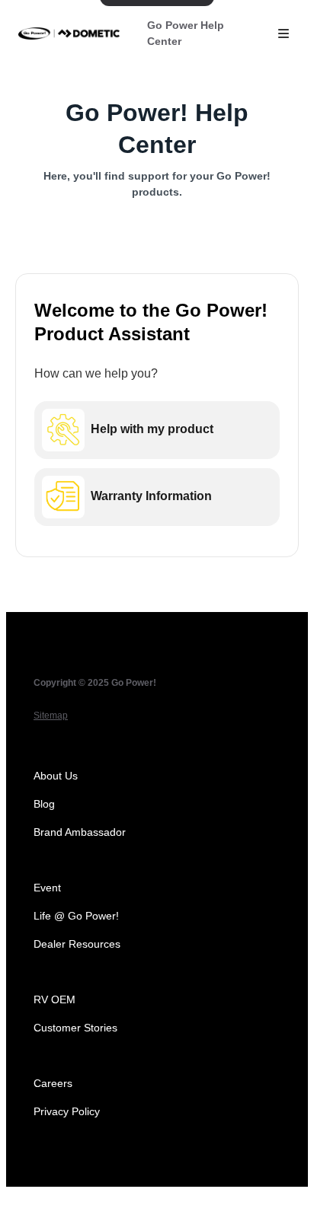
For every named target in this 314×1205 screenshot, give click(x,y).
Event (47, 887)
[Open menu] (283, 33)
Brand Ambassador (80, 832)
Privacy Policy (67, 1111)
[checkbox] (157, 430)
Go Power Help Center (185, 33)
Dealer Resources (77, 944)
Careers (53, 1083)
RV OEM (54, 999)
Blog (44, 804)
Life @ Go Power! (76, 916)
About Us (56, 776)
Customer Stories (75, 1028)
